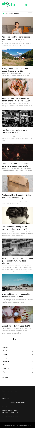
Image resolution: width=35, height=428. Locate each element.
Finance (5, 354)
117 (20, 339)
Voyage (5, 372)
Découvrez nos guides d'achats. (10, 412)
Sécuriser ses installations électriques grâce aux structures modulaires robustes (17, 260)
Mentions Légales (15, 402)
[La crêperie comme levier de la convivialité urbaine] (17, 118)
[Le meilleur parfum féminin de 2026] (17, 314)
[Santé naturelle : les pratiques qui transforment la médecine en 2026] (17, 87)
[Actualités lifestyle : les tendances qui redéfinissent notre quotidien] (17, 25)
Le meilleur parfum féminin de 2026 (17, 326)
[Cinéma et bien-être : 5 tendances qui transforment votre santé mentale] (17, 152)
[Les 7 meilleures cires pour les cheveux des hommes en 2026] (17, 215)
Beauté (5, 351)
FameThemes (27, 425)
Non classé (6, 361)
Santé (4, 365)
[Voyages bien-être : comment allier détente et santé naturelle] (17, 283)
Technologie (6, 368)
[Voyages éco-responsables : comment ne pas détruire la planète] (17, 57)
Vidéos (23, 402)
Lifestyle (5, 358)
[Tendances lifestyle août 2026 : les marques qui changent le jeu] (17, 183)
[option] (18, 13)
